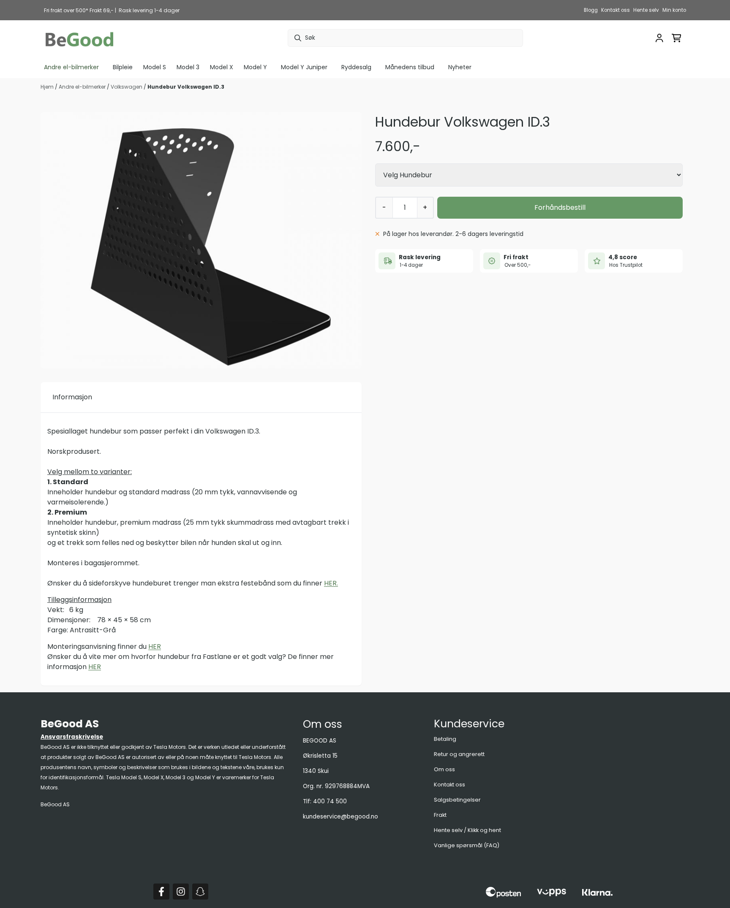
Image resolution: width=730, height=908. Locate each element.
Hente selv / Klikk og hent (467, 830)
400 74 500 (330, 801)
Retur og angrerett (459, 754)
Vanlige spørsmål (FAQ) (466, 845)
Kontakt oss (615, 10)
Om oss (444, 769)
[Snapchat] (200, 892)
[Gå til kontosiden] (659, 38)
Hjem (48, 86)
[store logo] (79, 38)
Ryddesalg (356, 67)
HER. (331, 583)
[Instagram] (181, 892)
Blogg (591, 10)
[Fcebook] (161, 892)
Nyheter (459, 67)
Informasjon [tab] (72, 397)
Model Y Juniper (304, 67)
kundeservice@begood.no (340, 817)
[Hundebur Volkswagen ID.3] (201, 240)
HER (154, 646)
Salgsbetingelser (457, 799)
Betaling (445, 739)
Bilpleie (123, 67)
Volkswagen (127, 86)
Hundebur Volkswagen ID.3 (185, 86)
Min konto (674, 10)
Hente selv (646, 10)
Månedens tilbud (409, 67)
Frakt (440, 815)
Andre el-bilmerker (83, 86)
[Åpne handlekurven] (676, 38)
